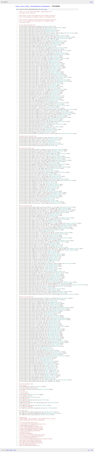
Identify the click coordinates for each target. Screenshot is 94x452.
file (42, 9)
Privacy (11, 450)
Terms (14, 450)
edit (45, 9)
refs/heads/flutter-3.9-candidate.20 (39, 6)
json (92, 450)
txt (88, 450)
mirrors (22, 6)
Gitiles (7, 450)
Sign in (91, 2)
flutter (17, 6)
